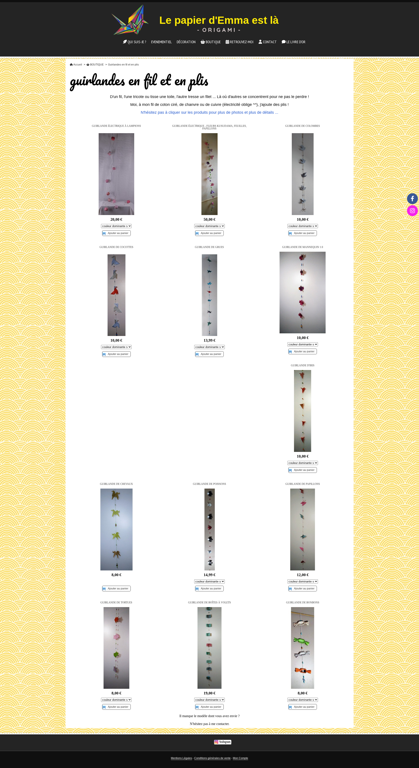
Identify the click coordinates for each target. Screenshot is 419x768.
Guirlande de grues (209, 247)
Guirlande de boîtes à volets (209, 602)
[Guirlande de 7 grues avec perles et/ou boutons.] (210, 295)
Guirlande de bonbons (302, 602)
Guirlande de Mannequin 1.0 (302, 247)
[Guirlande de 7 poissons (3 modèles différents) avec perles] (210, 529)
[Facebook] (412, 198)
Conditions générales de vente (212, 758)
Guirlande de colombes (302, 125)
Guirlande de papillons (302, 484)
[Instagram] (412, 210)
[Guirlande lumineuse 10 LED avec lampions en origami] (116, 174)
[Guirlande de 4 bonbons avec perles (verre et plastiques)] (302, 648)
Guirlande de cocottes (116, 247)
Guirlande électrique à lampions (116, 125)
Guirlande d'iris (302, 365)
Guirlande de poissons (209, 484)
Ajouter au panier (118, 233)
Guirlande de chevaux (116, 484)
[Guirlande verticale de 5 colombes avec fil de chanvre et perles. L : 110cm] (302, 174)
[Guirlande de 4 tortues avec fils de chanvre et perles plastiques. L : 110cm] (116, 648)
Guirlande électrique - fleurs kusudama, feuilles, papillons (209, 127)
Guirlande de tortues (116, 602)
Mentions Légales (181, 758)
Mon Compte (240, 758)
